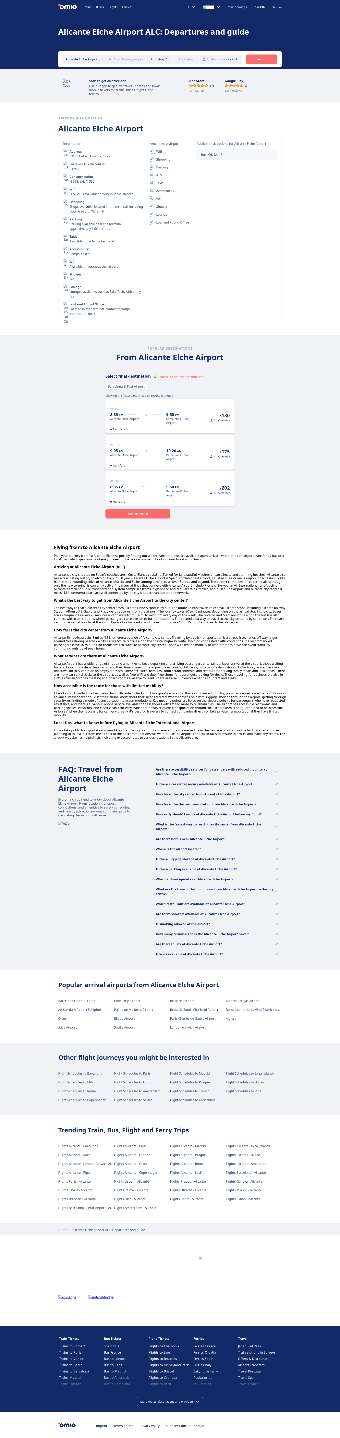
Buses (100, 7)
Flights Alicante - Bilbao (243, 1155)
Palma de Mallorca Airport (133, 1009)
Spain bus (111, 1346)
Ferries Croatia (204, 1352)
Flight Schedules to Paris (132, 1073)
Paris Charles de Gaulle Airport (193, 1018)
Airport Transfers (251, 1365)
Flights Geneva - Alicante (244, 1181)
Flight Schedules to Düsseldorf (192, 1100)
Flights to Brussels (163, 1359)
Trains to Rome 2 (72, 1346)
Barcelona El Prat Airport (126, 386)
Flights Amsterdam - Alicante (135, 1208)
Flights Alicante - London (132, 1155)
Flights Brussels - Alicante (77, 1199)
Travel (243, 1338)
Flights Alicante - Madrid (188, 1146)
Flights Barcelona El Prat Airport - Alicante (89, 1208)
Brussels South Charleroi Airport (194, 1009)
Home (62, 1230)
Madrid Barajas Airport (243, 1001)
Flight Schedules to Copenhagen (82, 1100)
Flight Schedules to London (134, 1082)
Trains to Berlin (71, 1365)
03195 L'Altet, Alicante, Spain (90, 156)
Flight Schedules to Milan (76, 1082)
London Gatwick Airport (188, 1027)
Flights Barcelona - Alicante (246, 1172)
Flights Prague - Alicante (188, 1181)
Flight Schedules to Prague (190, 1082)
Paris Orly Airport (127, 1001)
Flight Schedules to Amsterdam (137, 1091)
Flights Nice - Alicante (130, 1199)
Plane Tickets (159, 1338)
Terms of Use (123, 1426)
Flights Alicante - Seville (187, 1172)
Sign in (277, 7)
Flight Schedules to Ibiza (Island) (250, 1073)
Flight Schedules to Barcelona (80, 1073)
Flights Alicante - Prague (188, 1155)
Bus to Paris (113, 1365)
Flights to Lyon (160, 1352)
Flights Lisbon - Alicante (131, 1181)
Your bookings (237, 7)
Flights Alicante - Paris (130, 1146)
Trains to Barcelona (74, 1371)
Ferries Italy (202, 1365)
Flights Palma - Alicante (131, 1190)
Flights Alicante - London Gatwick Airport (88, 1164)
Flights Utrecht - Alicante (188, 1190)
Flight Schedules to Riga (243, 1091)
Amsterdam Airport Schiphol (79, 1009)
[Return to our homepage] (70, 7)
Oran (62, 1018)
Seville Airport (124, 1027)
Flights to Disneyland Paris (169, 1365)
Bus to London (115, 1359)
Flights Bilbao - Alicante (243, 1199)
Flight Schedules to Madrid (190, 1073)
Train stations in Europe (256, 1352)
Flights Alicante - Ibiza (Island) (248, 1146)
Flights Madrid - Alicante (244, 1190)
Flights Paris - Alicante (74, 1181)
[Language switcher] (211, 7)
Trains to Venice (71, 1359)
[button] (161, 59)
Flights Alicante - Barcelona (78, 1146)
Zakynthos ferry (205, 1371)
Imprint (101, 1426)
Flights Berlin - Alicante (187, 1199)
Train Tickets (69, 1338)
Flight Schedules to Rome (77, 1091)
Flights (113, 7)
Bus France (112, 1352)
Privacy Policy (150, 1426)
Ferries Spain (203, 1359)
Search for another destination (181, 377)
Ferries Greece (204, 1346)
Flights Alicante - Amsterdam (247, 1164)
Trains (87, 7)
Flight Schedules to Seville (133, 1100)
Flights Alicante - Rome (187, 1164)
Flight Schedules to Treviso (190, 1091)
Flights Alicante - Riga (74, 1172)
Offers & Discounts (253, 1359)
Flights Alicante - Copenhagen (136, 1172)
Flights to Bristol (161, 1371)
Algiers (231, 1018)
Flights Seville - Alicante (75, 1190)
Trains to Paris (70, 1352)
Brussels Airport (182, 1001)
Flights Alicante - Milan (74, 1155)
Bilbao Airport (124, 1018)
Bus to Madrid (115, 1371)
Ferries (126, 7)
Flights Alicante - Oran (130, 1164)
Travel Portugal (250, 1371)
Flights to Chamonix (164, 1346)
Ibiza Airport (67, 1027)
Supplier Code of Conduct (185, 1426)
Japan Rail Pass (249, 1346)
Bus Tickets (113, 1338)
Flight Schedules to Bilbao (245, 1082)
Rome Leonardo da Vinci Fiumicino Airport (257, 1009)
